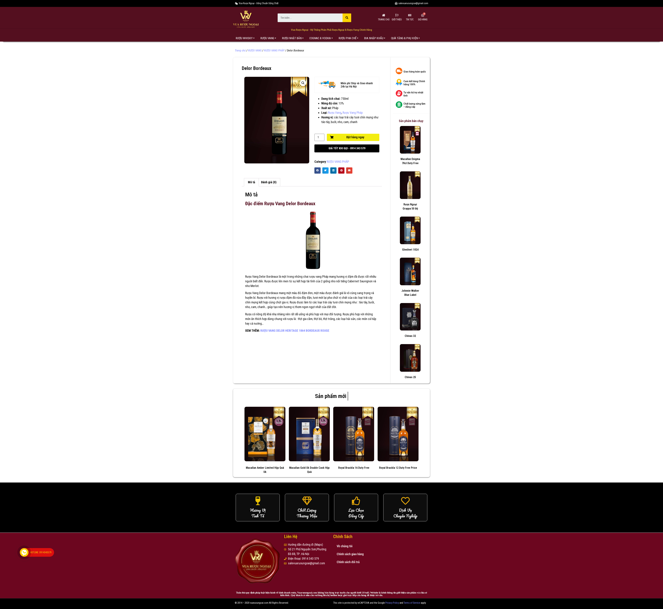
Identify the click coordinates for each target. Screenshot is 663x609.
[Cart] (423, 15)
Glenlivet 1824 (410, 249)
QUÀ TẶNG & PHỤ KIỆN (404, 38)
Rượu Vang (334, 112)
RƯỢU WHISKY (244, 38)
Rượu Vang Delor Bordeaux (261, 276)
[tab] (251, 182)
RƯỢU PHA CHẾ (347, 38)
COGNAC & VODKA (320, 38)
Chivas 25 (410, 377)
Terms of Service (412, 602)
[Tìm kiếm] (347, 17)
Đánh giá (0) (268, 182)
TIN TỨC (410, 19)
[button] (346, 148)
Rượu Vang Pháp (353, 112)
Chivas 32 (410, 336)
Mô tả (251, 182)
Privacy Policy (392, 602)
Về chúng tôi (344, 546)
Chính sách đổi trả (348, 562)
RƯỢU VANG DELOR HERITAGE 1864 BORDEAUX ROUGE (294, 330)
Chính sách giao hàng (350, 554)
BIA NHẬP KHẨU (373, 38)
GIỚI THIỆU (397, 19)
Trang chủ (240, 50)
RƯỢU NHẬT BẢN (292, 38)
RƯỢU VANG (267, 38)
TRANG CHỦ (384, 19)
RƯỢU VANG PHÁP (274, 50)
